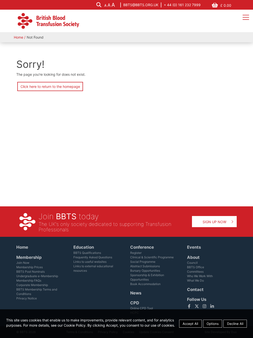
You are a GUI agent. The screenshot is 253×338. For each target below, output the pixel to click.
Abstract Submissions (145, 266)
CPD (134, 302)
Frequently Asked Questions (92, 257)
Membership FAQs (28, 280)
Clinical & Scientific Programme (152, 257)
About (193, 257)
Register (136, 253)
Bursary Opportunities (145, 270)
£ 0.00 (225, 5)
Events (194, 247)
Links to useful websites (89, 262)
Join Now (22, 263)
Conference (142, 247)
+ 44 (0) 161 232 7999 (182, 5)
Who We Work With (200, 276)
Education (83, 247)
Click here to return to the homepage (50, 86)
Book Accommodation (145, 284)
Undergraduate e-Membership (37, 276)
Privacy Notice (26, 298)
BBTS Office (195, 267)
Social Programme (142, 262)
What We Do (195, 280)
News (135, 292)
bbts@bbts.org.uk (140, 5)
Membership (29, 257)
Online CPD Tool (141, 308)
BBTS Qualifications (87, 253)
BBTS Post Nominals (30, 271)
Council (192, 263)
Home (18, 37)
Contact (195, 289)
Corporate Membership (32, 285)
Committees (195, 271)
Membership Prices (29, 267)
